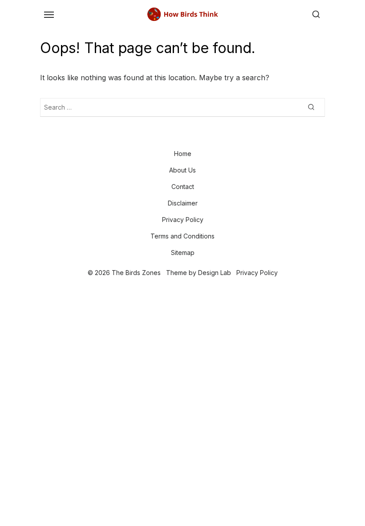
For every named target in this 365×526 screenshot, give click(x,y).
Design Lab (214, 272)
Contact (182, 186)
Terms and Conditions (182, 236)
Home (182, 153)
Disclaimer (183, 203)
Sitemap (183, 252)
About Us (182, 170)
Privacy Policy (182, 219)
